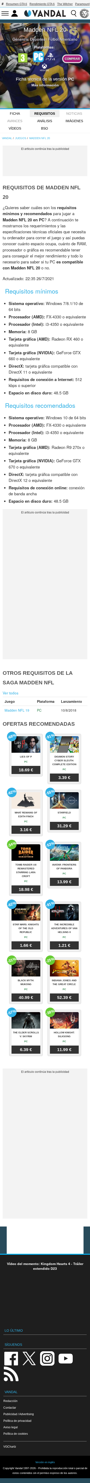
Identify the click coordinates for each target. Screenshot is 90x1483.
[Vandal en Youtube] (65, 1358)
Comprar (72, 58)
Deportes (37, 39)
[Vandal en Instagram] (47, 1358)
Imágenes (74, 121)
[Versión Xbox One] (44, 67)
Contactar (9, 1407)
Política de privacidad (17, 1420)
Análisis (44, 121)
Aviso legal (10, 1427)
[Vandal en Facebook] (11, 1358)
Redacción (10, 1400)
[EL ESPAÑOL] (84, 13)
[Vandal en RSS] (11, 1373)
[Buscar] (73, 13)
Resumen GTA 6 (16, 4)
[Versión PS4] (50, 56)
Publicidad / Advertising (18, 1414)
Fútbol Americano (63, 39)
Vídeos (15, 128)
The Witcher (65, 4)
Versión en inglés (45, 1462)
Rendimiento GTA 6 (42, 4)
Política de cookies (15, 1433)
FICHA (15, 113)
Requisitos (44, 113)
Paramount (82, 4)
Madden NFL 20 (45, 29)
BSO (44, 128)
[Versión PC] (38, 56)
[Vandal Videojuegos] (45, 13)
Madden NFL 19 (17, 710)
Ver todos (10, 692)
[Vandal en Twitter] (29, 1358)
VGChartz (9, 1446)
